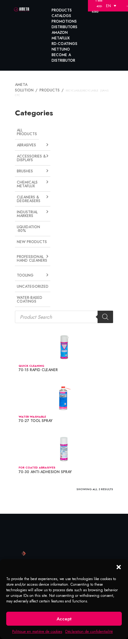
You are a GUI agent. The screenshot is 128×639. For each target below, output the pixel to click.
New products (31, 229)
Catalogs (61, 16)
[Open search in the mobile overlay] (64, 301)
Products (62, 10)
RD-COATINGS (64, 44)
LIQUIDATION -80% (28, 217)
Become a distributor (63, 57)
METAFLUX (61, 38)
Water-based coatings (28, 284)
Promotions (64, 21)
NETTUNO (61, 49)
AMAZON (60, 32)
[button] (119, 567)
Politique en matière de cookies (37, 631)
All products (26, 125)
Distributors (64, 27)
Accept (64, 618)
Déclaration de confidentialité (89, 631)
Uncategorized (31, 271)
